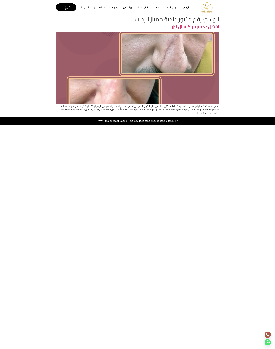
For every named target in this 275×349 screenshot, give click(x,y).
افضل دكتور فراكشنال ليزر (195, 26)
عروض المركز (172, 7)
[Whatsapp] (268, 342)
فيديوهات (114, 7)
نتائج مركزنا (143, 7)
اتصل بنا (85, 7)
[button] (157, 7)
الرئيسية (185, 7)
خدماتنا (158, 7)
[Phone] (268, 335)
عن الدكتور (128, 7)
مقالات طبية (99, 7)
